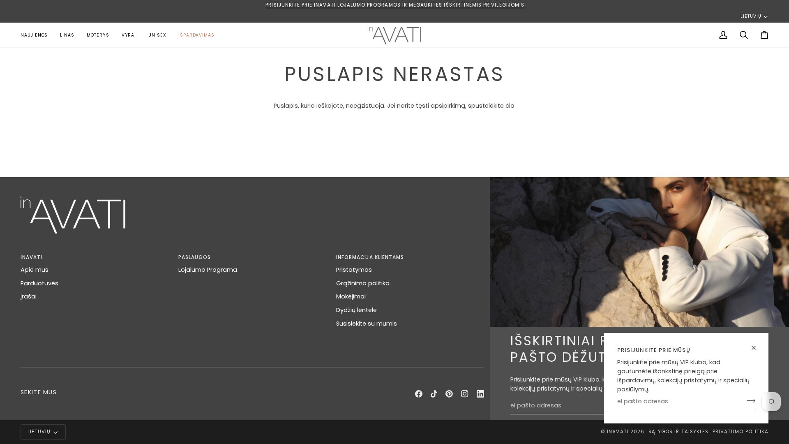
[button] (98, 35)
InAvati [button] (31, 257)
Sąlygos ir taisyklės (678, 431)
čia (509, 106)
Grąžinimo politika (363, 283)
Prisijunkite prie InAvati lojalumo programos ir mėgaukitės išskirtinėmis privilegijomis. (395, 5)
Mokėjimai (351, 296)
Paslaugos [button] (194, 257)
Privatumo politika (740, 431)
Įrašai (29, 296)
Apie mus (34, 270)
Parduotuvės (39, 283)
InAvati (617, 431)
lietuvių (751, 16)
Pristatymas (354, 270)
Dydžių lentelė (356, 310)
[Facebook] (418, 394)
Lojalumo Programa (207, 270)
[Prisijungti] (748, 400)
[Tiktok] (434, 394)
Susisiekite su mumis (366, 323)
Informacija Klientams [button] (370, 257)
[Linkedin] (480, 394)
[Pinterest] (449, 394)
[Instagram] (464, 394)
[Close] (757, 348)
